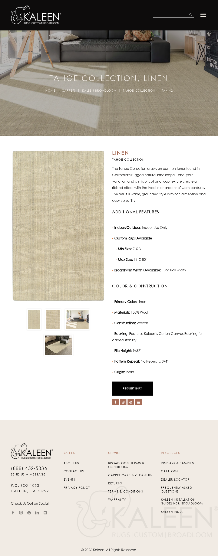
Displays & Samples (177, 463)
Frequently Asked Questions (176, 489)
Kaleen (98, 550)
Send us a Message (28, 474)
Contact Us (73, 471)
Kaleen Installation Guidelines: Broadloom (182, 501)
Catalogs (169, 471)
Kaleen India (172, 511)
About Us (71, 463)
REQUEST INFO (132, 388)
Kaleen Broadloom (99, 90)
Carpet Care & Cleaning (130, 475)
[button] (203, 14)
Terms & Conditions (125, 491)
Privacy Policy (76, 487)
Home (50, 90)
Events (69, 479)
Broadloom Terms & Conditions (126, 465)
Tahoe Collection (139, 90)
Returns (115, 483)
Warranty (117, 499)
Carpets (69, 90)
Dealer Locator (175, 479)
